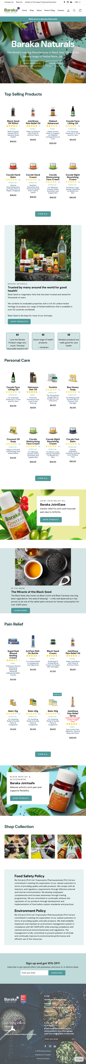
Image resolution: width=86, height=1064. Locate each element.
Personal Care (50, 1003)
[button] (12, 126)
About (39, 10)
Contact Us (8, 2)
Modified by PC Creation (43, 1055)
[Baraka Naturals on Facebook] (45, 1046)
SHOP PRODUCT (51, 520)
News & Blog (49, 10)
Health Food (49, 1011)
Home (24, 10)
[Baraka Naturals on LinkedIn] (55, 1046)
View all (43, 214)
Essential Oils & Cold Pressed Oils (58, 1007)
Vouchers (48, 1015)
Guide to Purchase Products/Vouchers (40, 2)
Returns (19, 2)
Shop (32, 10)
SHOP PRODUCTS (32, 63)
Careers (61, 10)
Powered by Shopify (43, 1059)
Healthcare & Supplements (55, 999)
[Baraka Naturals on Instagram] (50, 1046)
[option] (43, 19)
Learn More (20, 610)
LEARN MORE (55, 63)
